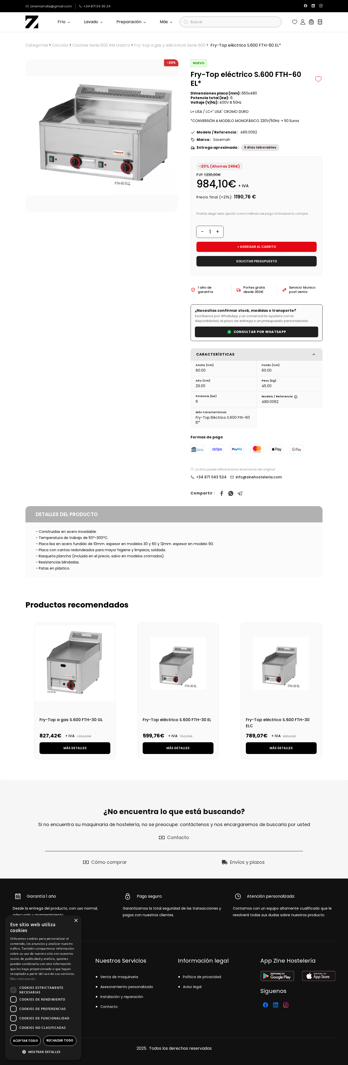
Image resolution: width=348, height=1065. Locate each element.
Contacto (109, 1006)
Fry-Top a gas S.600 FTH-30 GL (71, 720)
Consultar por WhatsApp (260, 331)
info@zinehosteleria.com (259, 477)
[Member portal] (302, 22)
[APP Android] (277, 974)
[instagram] (321, 6)
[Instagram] (286, 1005)
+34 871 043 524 (211, 477)
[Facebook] (221, 493)
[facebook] (305, 6)
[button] (295, 22)
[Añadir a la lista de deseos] (318, 79)
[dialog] (43, 987)
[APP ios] (318, 974)
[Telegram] (240, 493)
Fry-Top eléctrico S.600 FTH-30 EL (177, 720)
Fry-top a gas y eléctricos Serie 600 (170, 45)
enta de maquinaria (120, 976)
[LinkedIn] (275, 1005)
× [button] (76, 921)
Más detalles (75, 748)
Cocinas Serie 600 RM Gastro (101, 45)
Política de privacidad (202, 976)
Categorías (36, 45)
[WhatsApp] (230, 493)
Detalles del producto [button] (67, 514)
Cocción (60, 45)
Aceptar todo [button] (25, 1041)
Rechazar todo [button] (60, 1040)
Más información (22, 979)
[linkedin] (313, 6)
